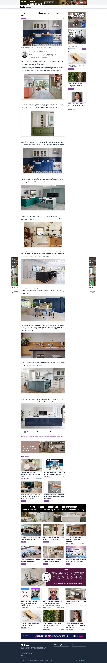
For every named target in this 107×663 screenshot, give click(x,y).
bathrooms (24, 478)
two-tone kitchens (32, 436)
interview (23, 500)
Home (22, 10)
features (27, 18)
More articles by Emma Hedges (41, 57)
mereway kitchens (34, 438)
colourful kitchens (39, 436)
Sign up (84, 48)
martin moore (49, 436)
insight (70, 109)
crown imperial (44, 436)
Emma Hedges (62, 18)
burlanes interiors (55, 436)
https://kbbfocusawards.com (26, 653)
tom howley (28, 438)
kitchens (23, 18)
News (25, 10)
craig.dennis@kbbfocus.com (26, 657)
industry (46, 563)
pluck (25, 438)
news (28, 478)
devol (59, 436)
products (51, 500)
